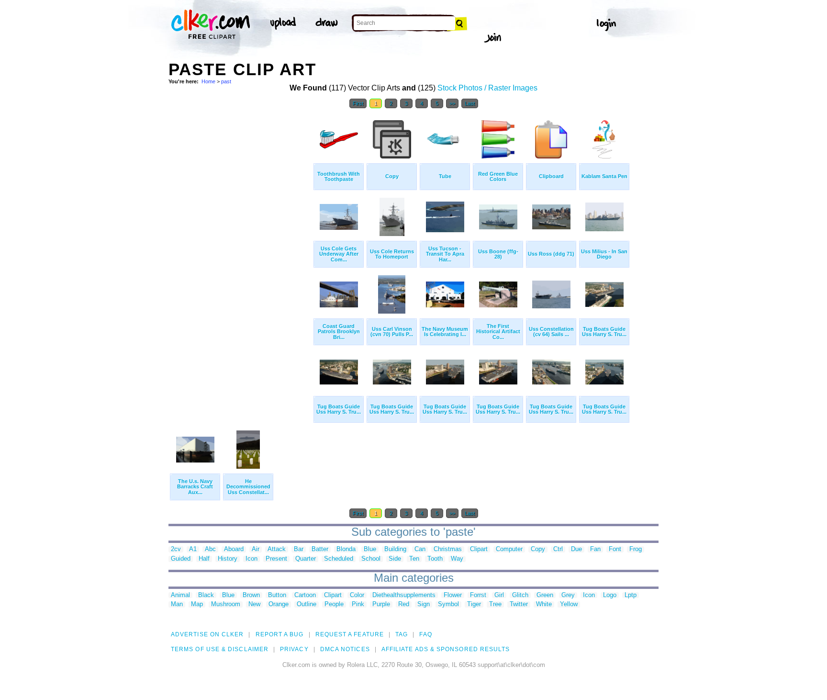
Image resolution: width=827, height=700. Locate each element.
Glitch (520, 595)
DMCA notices (345, 649)
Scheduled (338, 559)
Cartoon (305, 595)
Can (419, 549)
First (358, 103)
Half (204, 559)
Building (395, 549)
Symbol (448, 604)
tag (401, 634)
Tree (495, 604)
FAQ (425, 634)
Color (357, 595)
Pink (358, 604)
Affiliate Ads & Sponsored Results (445, 649)
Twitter (519, 604)
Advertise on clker (207, 634)
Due (576, 549)
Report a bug (280, 634)
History (227, 559)
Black (206, 595)
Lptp (631, 595)
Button (277, 595)
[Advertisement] (240, 257)
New (254, 604)
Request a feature (349, 634)
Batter (320, 549)
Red (403, 604)
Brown (251, 595)
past (226, 81)
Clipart (479, 549)
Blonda (346, 549)
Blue (370, 549)
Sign (423, 604)
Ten (414, 559)
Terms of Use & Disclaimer (219, 649)
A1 (193, 549)
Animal (180, 595)
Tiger (474, 604)
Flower (453, 595)
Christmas (448, 549)
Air (255, 549)
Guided (180, 559)
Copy (538, 549)
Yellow (569, 604)
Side (395, 559)
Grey (568, 595)
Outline (306, 604)
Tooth (435, 559)
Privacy (294, 649)
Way (457, 559)
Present (276, 559)
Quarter (305, 559)
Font (615, 549)
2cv (176, 549)
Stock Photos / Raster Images (487, 88)
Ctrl (558, 549)
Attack (277, 549)
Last (470, 103)
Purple (381, 604)
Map (197, 604)
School (370, 559)
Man (177, 604)
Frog (635, 549)
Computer (509, 549)
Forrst (478, 595)
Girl (499, 595)
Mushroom (225, 604)
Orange (278, 604)
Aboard (234, 549)
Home (208, 81)
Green (544, 595)
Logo (609, 595)
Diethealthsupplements (404, 595)
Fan (595, 549)
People (334, 604)
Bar (298, 549)
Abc (210, 549)
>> (452, 103)
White (544, 604)
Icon (251, 559)
